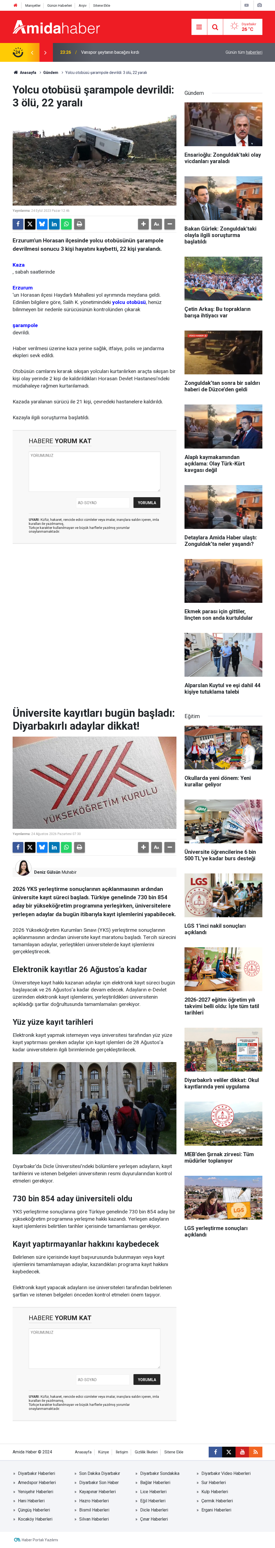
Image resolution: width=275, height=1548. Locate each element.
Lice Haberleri (153, 1491)
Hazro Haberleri (94, 1500)
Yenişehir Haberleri (35, 1491)
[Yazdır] (79, 224)
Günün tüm (244, 52)
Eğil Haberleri (152, 1500)
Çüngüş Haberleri (34, 1510)
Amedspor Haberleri (37, 1482)
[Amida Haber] (56, 26)
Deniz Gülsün (47, 872)
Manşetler (33, 5)
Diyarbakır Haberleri (36, 1473)
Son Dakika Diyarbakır (99, 1473)
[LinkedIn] (54, 224)
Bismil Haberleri (94, 1510)
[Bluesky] (42, 224)
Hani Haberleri (31, 1500)
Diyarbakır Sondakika (159, 1473)
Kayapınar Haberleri (97, 1491)
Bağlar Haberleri (155, 1482)
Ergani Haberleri (216, 1510)
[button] (143, 224)
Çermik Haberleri (217, 1500)
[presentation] (32, 52)
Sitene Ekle (101, 5)
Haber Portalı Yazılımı (40, 1540)
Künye (103, 1452)
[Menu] (199, 27)
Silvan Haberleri (94, 1519)
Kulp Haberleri (214, 1491)
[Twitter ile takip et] (229, 1452)
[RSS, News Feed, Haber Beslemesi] (255, 1452)
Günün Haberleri (59, 5)
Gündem (50, 72)
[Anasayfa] (16, 5)
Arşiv (82, 5)
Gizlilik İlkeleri (146, 1452)
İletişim (122, 1452)
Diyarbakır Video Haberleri (226, 1473)
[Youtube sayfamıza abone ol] (242, 1452)
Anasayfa (27, 72)
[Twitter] (30, 224)
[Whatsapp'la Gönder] (66, 224)
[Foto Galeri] (259, 5)
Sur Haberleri (213, 1482)
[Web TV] (246, 5)
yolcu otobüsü (129, 302)
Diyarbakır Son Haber (99, 1482)
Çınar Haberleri (154, 1519)
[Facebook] (18, 224)
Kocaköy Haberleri (35, 1519)
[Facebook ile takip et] (215, 1452)
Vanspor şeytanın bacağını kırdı (110, 52)
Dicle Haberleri (154, 1510)
